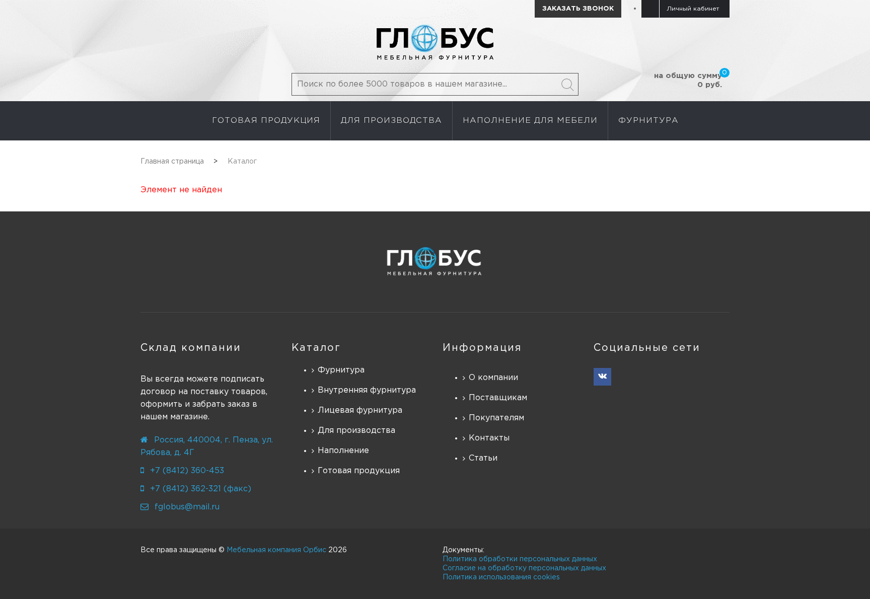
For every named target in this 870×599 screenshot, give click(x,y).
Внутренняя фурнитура (367, 390)
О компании (493, 378)
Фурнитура (341, 370)
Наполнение (343, 451)
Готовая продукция (359, 471)
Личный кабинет (693, 9)
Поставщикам (498, 398)
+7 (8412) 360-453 (187, 471)
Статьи (483, 458)
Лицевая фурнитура (360, 410)
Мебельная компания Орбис (276, 550)
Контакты (489, 438)
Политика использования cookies (501, 577)
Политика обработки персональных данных (520, 559)
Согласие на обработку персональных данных (524, 568)
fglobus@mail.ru (187, 507)
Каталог (316, 347)
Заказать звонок (578, 9)
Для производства (356, 430)
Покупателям (496, 418)
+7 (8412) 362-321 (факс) (200, 489)
